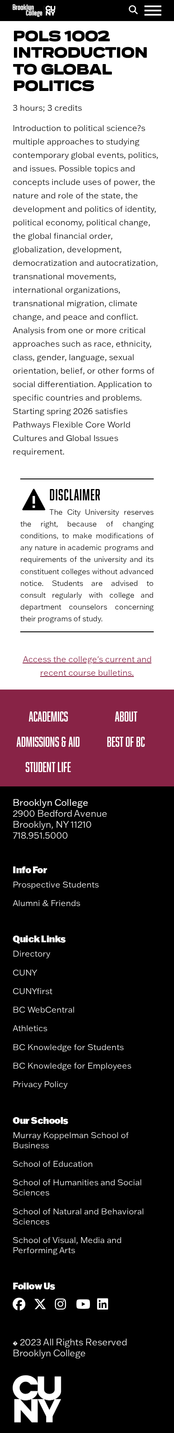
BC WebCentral (44, 1009)
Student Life (48, 766)
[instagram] (61, 1304)
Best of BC (126, 741)
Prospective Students (56, 884)
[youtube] (82, 1304)
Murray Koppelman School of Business (71, 1140)
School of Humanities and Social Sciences (77, 1187)
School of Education (53, 1163)
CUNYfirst (32, 991)
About (126, 716)
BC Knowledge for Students (68, 1047)
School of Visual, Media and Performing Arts (67, 1245)
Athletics (30, 1028)
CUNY (25, 972)
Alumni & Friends (46, 903)
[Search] (133, 10)
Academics (48, 716)
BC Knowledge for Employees (72, 1065)
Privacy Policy (40, 1084)
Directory (31, 953)
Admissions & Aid (48, 741)
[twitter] (40, 1304)
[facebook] (19, 1304)
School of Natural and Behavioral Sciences (78, 1216)
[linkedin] (103, 1304)
